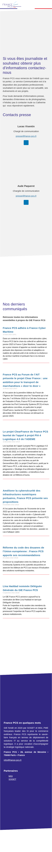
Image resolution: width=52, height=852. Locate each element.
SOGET (12, 779)
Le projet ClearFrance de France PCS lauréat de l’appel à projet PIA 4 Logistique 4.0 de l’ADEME (25, 435)
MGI (11, 776)
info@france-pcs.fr (13, 760)
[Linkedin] (26, 142)
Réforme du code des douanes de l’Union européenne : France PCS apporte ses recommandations (23, 551)
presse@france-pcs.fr (26, 136)
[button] (47, 4)
